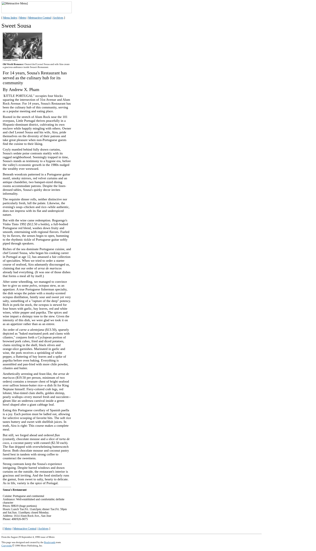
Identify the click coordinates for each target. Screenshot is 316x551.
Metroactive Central (39, 17)
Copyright (6, 545)
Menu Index (10, 17)
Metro (22, 17)
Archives (58, 17)
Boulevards (49, 542)
